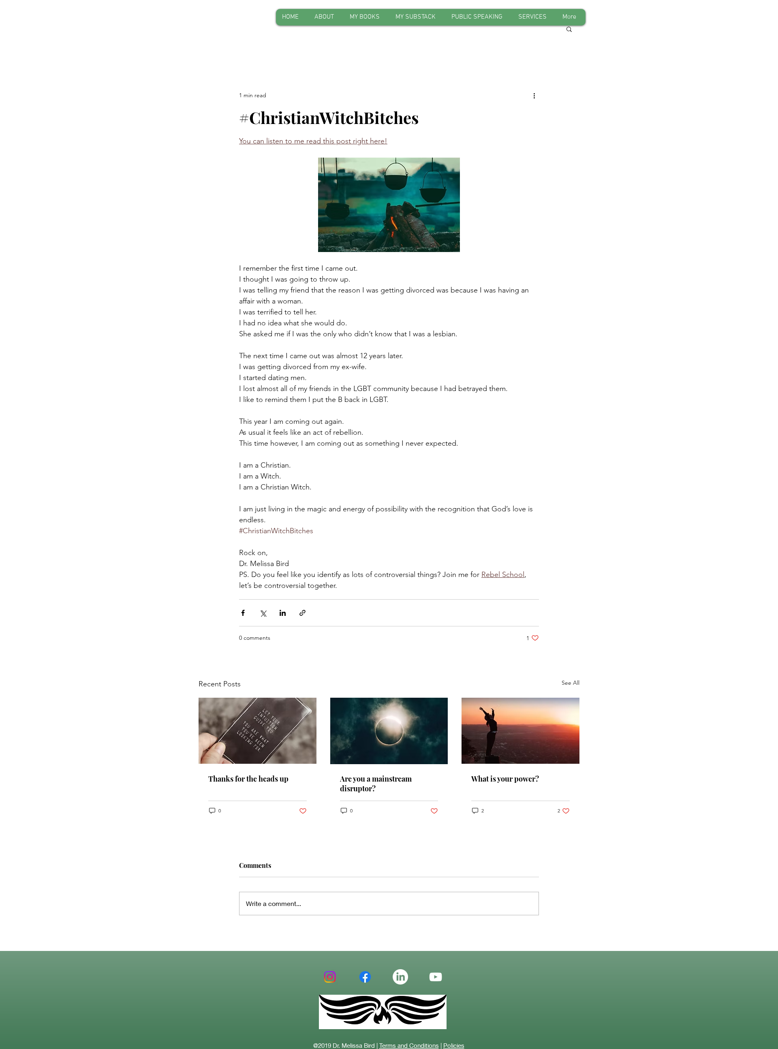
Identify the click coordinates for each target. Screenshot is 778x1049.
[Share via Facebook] (243, 613)
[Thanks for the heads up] (257, 731)
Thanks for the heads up (248, 779)
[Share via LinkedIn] (282, 613)
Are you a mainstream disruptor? (376, 783)
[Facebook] (365, 977)
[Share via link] (302, 613)
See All (570, 682)
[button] (569, 29)
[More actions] (534, 95)
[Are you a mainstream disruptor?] (389, 731)
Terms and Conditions (409, 1045)
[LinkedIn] (400, 977)
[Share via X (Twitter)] (263, 613)
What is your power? (505, 779)
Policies (453, 1045)
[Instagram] (330, 977)
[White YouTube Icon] (435, 977)
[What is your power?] (520, 731)
